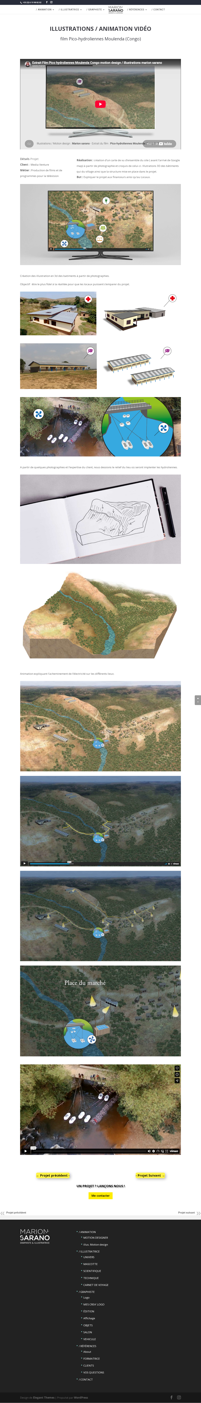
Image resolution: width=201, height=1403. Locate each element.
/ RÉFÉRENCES (135, 9)
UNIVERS (88, 1257)
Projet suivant (186, 1212)
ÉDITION (88, 1311)
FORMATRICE (91, 1358)
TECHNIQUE (91, 1278)
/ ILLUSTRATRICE (69, 9)
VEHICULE (89, 1339)
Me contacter (101, 1195)
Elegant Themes (43, 1397)
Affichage (89, 1318)
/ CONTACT (158, 9)
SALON (87, 1332)
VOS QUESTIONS (93, 1372)
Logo (86, 1297)
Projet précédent (16, 1212)
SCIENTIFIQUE (92, 1271)
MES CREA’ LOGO (93, 1304)
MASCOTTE (90, 1264)
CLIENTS (88, 1365)
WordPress (81, 1397)
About (87, 1352)
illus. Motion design (95, 1244)
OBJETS (88, 1325)
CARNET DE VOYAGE (96, 1285)
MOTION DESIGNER (95, 1237)
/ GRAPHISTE (94, 9)
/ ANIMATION (44, 9)
